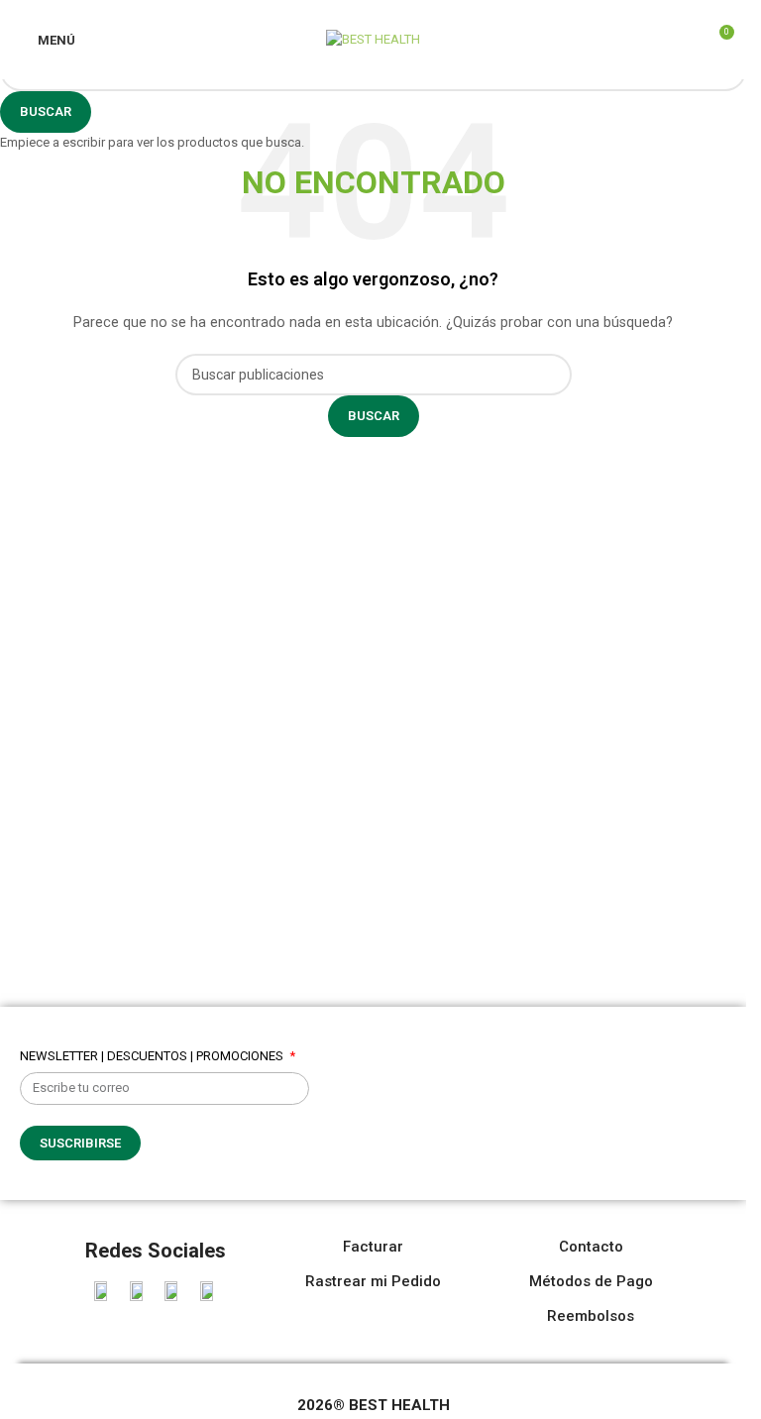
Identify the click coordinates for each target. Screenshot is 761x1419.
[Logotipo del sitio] (373, 38)
